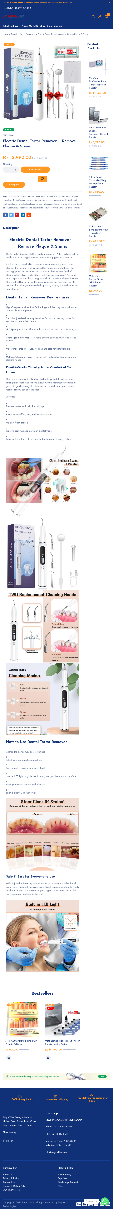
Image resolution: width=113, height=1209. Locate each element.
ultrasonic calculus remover (55, 203)
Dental (14, 34)
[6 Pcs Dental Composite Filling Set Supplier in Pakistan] (98, 164)
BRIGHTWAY (8, 135)
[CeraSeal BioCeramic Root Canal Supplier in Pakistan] (98, 66)
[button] (8, 1057)
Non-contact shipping (56, 1099)
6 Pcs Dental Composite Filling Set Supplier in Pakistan (97, 182)
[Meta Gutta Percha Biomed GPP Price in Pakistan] (98, 263)
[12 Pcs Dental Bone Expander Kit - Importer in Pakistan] (98, 214)
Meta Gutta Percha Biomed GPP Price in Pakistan (96, 280)
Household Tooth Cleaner (14, 200)
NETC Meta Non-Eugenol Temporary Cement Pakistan (98, 132)
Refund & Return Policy (14, 1186)
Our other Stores (11, 1189)
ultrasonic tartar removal (69, 207)
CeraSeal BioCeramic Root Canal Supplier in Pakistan (97, 83)
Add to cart (35, 169)
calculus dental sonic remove (21, 196)
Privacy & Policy (11, 1178)
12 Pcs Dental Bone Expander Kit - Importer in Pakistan (98, 231)
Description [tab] (11, 227)
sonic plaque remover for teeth (59, 200)
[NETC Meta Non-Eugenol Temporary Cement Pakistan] (98, 115)
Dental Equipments (27, 34)
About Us (7, 1174)
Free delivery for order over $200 (92, 1099)
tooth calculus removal (33, 203)
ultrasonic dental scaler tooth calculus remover (38, 207)
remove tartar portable (35, 200)
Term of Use (9, 1182)
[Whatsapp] (105, 1201)
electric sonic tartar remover (66, 196)
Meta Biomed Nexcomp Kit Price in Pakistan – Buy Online (62, 1042)
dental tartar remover (44, 196)
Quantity (8, 164)
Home (5, 34)
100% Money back (20, 1099)
